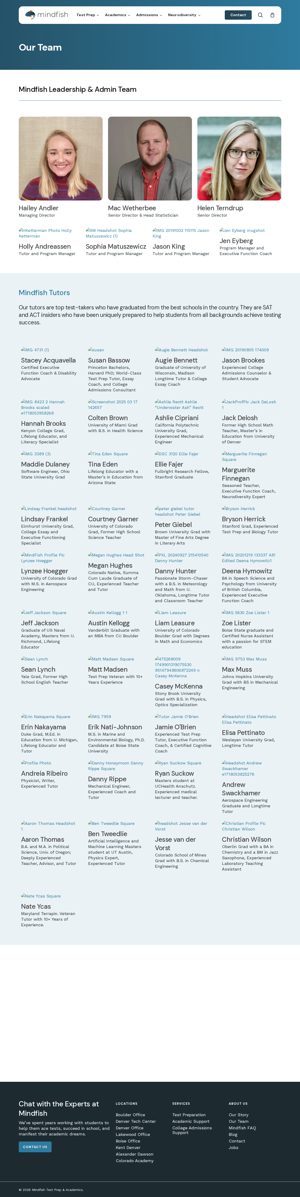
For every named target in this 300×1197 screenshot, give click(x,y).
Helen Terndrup (220, 208)
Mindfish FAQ (242, 1128)
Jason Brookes (243, 360)
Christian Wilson (246, 839)
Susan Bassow (109, 360)
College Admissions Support (192, 1130)
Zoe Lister (236, 623)
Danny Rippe (107, 779)
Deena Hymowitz (247, 571)
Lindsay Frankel (44, 519)
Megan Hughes (110, 565)
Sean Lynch (38, 669)
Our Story (238, 1114)
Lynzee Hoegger (44, 571)
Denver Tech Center (136, 1121)
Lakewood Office (133, 1134)
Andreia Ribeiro (44, 773)
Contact (237, 1141)
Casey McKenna (179, 686)
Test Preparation (189, 1114)
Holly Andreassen (45, 246)
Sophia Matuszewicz (116, 246)
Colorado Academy (135, 1160)
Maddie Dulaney (45, 464)
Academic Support (191, 1121)
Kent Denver (128, 1147)
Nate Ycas (36, 906)
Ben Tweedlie (107, 834)
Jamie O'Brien (175, 727)
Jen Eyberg (236, 241)
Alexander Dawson (135, 1154)
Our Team (239, 1121)
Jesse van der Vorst (175, 843)
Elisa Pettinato (243, 732)
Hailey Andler (39, 208)
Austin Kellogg (109, 623)
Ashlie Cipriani (177, 418)
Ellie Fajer (169, 464)
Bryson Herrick (244, 519)
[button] (35, 1146)
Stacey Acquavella (48, 360)
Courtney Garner (113, 519)
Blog (233, 1134)
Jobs (233, 1147)
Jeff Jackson (40, 623)
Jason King (169, 246)
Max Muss (237, 669)
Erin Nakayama (43, 727)
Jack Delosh (240, 418)
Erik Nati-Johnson (115, 727)
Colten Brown (108, 418)
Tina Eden (103, 464)
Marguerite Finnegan (238, 474)
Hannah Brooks (43, 423)
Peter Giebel (173, 524)
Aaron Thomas (42, 839)
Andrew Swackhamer (241, 788)
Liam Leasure (175, 623)
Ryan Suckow (174, 773)
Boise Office (128, 1141)
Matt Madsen (108, 669)
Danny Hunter (175, 571)
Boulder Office (130, 1114)
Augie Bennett (176, 360)
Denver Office (129, 1128)
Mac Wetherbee (132, 208)
